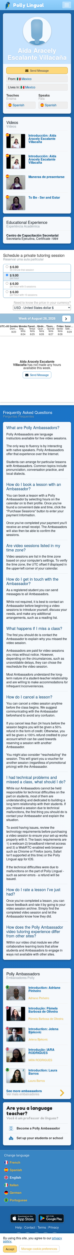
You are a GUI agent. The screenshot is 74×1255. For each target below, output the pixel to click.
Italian (14, 1185)
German (15, 1192)
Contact (29, 1227)
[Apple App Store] (23, 1218)
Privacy (53, 1227)
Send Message (39, 71)
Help (18, 1227)
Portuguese (18, 1200)
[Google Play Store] (51, 1218)
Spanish (16, 105)
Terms (41, 1227)
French (14, 1162)
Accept (10, 1249)
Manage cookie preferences (39, 1248)
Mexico (24, 78)
